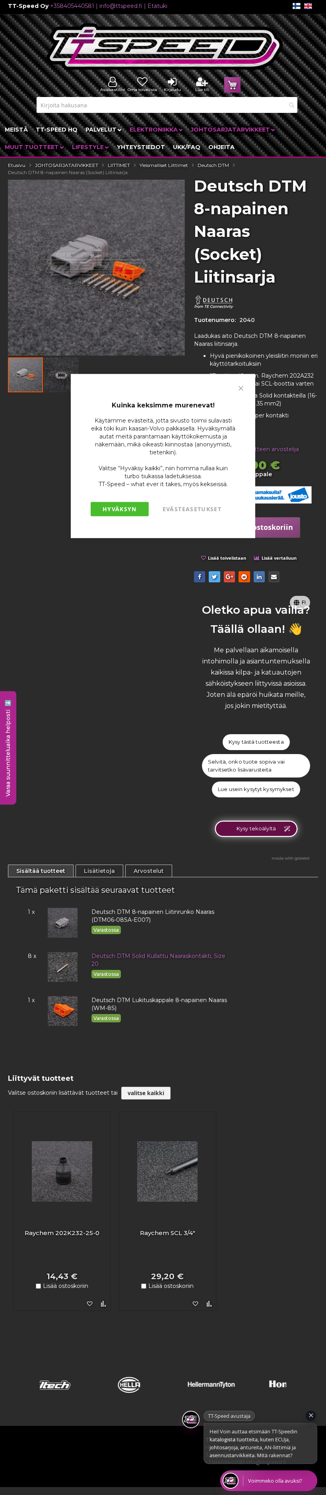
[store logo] (165, 46)
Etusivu (16, 165)
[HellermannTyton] (163, 1395)
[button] (61, 375)
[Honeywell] (245, 1395)
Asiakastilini (112, 89)
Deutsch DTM (213, 165)
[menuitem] (16, 129)
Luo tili (202, 89)
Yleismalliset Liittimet (164, 165)
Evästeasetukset (192, 509)
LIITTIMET (119, 165)
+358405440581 (72, 6)
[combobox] (167, 105)
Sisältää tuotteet (40, 871)
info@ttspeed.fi (120, 6)
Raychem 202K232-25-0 (62, 1233)
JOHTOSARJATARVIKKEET (66, 165)
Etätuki (157, 6)
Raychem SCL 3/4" (167, 1233)
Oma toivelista (142, 89)
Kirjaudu (172, 89)
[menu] (163, 138)
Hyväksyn (120, 509)
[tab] (41, 871)
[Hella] (81, 1395)
